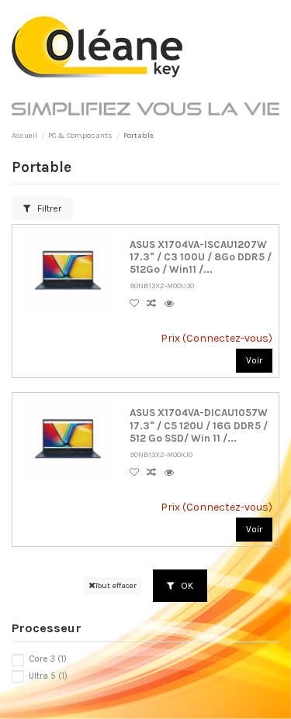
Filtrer (48, 208)
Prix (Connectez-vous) (216, 338)
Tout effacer (116, 585)
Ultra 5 (48, 676)
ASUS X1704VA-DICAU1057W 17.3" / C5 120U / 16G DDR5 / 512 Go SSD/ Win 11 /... (199, 425)
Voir (254, 360)
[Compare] (155, 303)
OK (185, 585)
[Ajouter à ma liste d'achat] (138, 303)
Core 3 (48, 659)
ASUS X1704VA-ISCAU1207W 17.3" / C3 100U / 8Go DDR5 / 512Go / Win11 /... (201, 257)
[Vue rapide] (172, 303)
